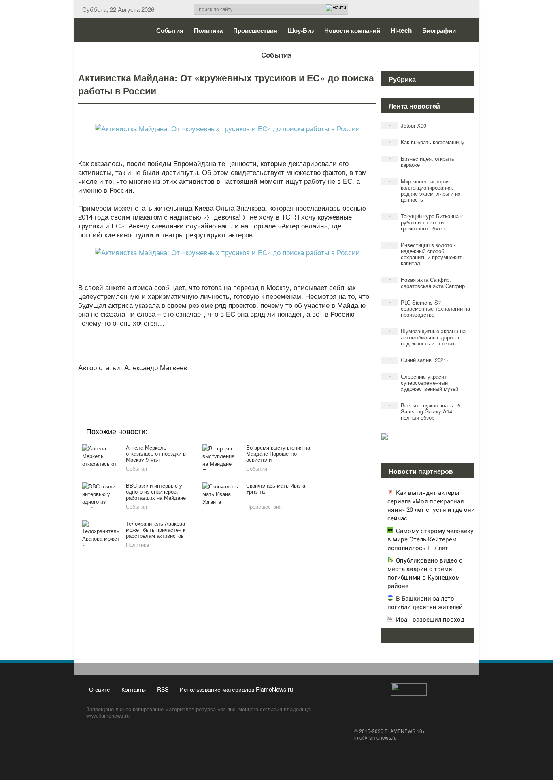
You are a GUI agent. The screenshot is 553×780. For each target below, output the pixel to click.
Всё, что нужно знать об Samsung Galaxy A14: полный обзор (425, 411)
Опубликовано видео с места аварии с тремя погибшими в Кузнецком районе (424, 573)
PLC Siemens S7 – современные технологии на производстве (429, 308)
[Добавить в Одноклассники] (226, 387)
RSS (162, 689)
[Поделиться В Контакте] (257, 387)
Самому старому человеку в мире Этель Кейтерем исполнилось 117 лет (430, 539)
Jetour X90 (408, 125)
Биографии (439, 30)
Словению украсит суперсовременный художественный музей (424, 382)
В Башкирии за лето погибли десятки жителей (425, 602)
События (169, 30)
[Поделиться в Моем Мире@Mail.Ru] (210, 387)
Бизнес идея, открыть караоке (422, 161)
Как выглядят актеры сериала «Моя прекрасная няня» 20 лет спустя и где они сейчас (431, 505)
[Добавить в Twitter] (241, 387)
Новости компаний (352, 30)
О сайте (99, 689)
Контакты (133, 689)
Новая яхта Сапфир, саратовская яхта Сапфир (427, 283)
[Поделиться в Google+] (180, 387)
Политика (208, 30)
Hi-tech (401, 30)
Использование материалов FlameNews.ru (236, 689)
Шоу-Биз (301, 30)
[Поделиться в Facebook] (164, 387)
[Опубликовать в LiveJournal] (195, 387)
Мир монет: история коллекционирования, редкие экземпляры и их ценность (425, 190)
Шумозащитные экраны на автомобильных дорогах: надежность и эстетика (427, 337)
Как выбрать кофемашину (427, 142)
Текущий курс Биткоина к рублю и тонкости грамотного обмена (426, 222)
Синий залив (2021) (418, 360)
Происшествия (255, 30)
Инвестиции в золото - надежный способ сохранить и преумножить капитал (427, 254)
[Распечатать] (287, 387)
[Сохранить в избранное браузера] (272, 387)
